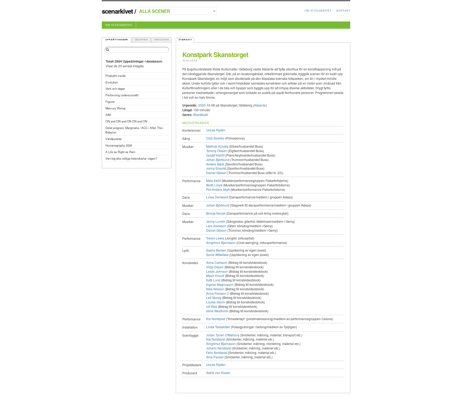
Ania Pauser (215, 357)
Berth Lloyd (214, 185)
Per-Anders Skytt (218, 189)
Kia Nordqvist (215, 318)
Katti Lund (213, 280)
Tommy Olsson (216, 150)
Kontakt (343, 10)
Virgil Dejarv (215, 267)
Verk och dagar (115, 88)
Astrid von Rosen (218, 372)
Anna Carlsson (216, 262)
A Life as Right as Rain (120, 152)
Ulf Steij (211, 306)
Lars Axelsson (216, 226)
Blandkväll (200, 114)
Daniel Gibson (216, 172)
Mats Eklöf (213, 180)
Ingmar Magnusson (220, 284)
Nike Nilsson (215, 289)
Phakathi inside (115, 76)
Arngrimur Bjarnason (221, 242)
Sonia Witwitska (217, 254)
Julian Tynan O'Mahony (222, 335)
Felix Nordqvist (216, 352)
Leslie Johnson (217, 271)
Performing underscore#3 (121, 95)
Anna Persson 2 (217, 293)
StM (108, 115)
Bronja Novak (215, 213)
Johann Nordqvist (218, 348)
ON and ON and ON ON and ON (126, 121)
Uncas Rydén (215, 130)
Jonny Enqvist (216, 168)
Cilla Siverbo (215, 138)
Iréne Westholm (217, 311)
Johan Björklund (217, 159)
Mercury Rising (115, 108)
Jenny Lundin (215, 221)
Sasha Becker (216, 250)
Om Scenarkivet (318, 10)
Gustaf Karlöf (215, 155)
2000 (202, 105)
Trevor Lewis (215, 238)
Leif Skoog (213, 297)
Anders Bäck (215, 164)
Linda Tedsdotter (218, 327)
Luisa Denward (217, 197)
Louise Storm (215, 302)
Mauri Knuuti (215, 275)
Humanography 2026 (118, 145)
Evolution (111, 82)
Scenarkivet (117, 11)
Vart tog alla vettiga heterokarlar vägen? (131, 158)
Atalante (189, 60)
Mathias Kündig (217, 146)
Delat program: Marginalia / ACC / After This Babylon (134, 130)
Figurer (110, 101)
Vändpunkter (113, 139)
